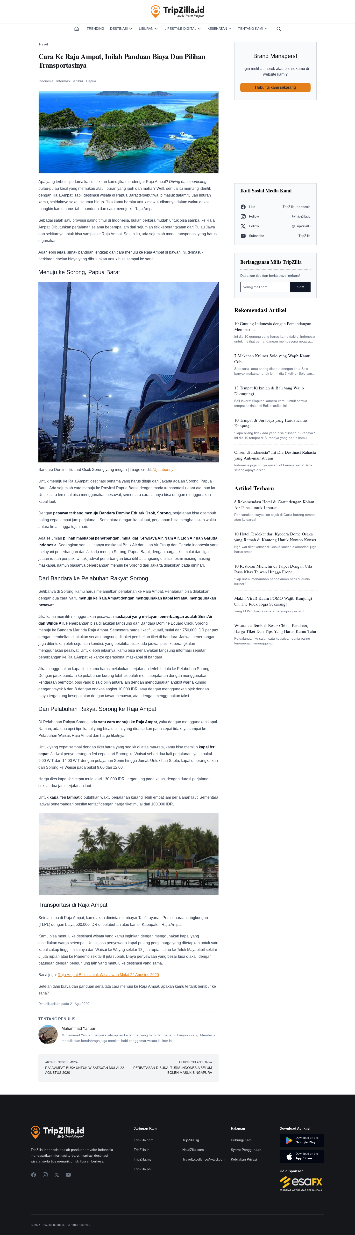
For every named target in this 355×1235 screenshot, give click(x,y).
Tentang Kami (250, 28)
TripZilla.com (143, 1140)
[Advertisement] (275, 141)
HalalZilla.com (193, 1150)
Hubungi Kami (241, 1140)
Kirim (300, 287)
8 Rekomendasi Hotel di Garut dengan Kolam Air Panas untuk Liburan (274, 504)
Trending (95, 28)
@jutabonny (163, 470)
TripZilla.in (141, 1150)
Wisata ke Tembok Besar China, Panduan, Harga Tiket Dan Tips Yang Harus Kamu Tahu (275, 628)
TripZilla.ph (142, 1169)
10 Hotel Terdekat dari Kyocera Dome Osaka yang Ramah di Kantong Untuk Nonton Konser (275, 536)
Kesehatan (217, 28)
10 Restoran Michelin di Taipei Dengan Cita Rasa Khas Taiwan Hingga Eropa (273, 569)
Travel (43, 44)
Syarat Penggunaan (246, 1150)
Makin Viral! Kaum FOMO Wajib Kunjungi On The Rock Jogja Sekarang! (273, 601)
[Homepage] (76, 28)
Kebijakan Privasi (244, 1159)
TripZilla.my (142, 1159)
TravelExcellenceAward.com (203, 1159)
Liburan (146, 28)
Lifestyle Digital (180, 28)
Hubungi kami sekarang (275, 87)
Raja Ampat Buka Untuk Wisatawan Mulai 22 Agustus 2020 (108, 975)
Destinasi (119, 28)
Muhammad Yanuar (78, 1028)
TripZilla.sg (190, 1140)
